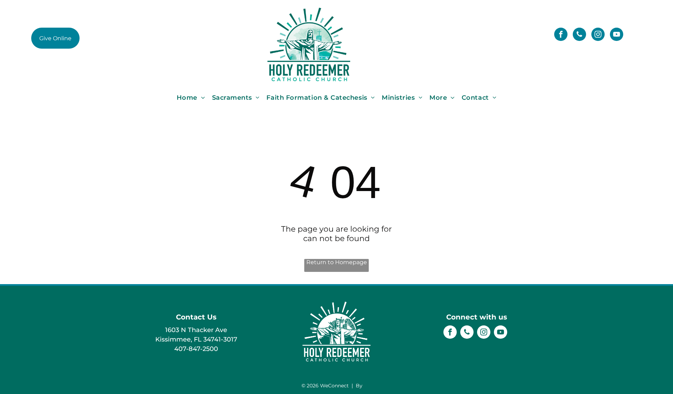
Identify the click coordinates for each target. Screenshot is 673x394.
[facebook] (560, 35)
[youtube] (616, 35)
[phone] (579, 35)
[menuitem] (191, 97)
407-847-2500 (196, 349)
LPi (368, 385)
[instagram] (598, 35)
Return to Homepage (336, 262)
